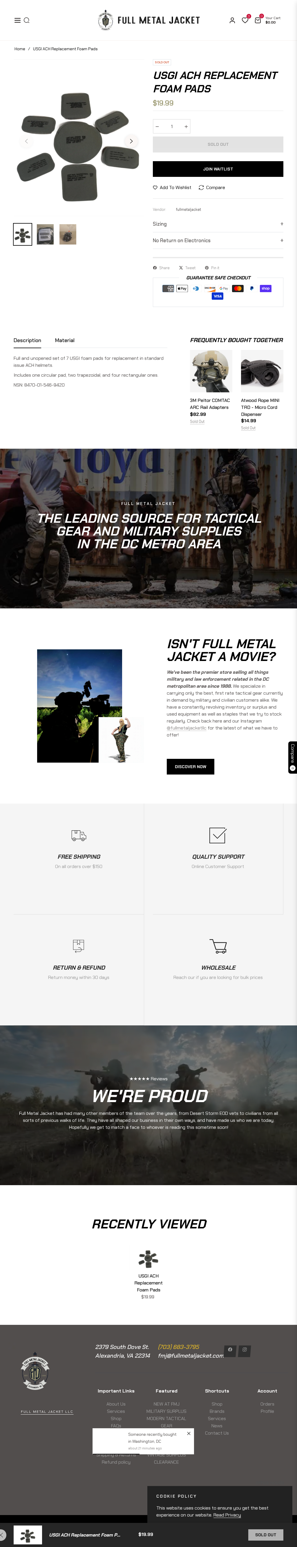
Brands (217, 1411)
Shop (116, 1418)
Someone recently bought (152, 1376)
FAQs (116, 1426)
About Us (116, 1404)
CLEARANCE (166, 1462)
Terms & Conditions (116, 1440)
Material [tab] (65, 340)
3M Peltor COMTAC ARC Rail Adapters (210, 403)
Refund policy (116, 1462)
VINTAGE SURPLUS (166, 1455)
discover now (190, 766)
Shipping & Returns (116, 1455)
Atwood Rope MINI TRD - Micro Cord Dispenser (260, 407)
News (116, 1433)
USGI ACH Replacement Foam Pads (148, 1283)
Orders (267, 1404)
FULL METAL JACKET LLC (47, 1411)
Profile (267, 1411)
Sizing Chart (116, 1447)
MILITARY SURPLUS (166, 1411)
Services (116, 1411)
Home (20, 48)
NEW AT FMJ (167, 1404)
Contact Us (217, 1433)
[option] (79, 137)
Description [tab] (27, 340)
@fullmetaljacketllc (187, 728)
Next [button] (131, 141)
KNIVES (166, 1433)
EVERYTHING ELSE (167, 1440)
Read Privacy (227, 1515)
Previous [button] (26, 141)
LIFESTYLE (167, 1447)
